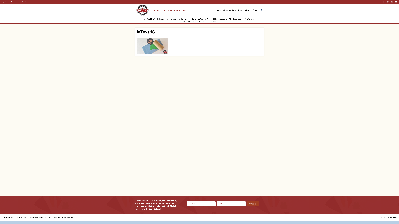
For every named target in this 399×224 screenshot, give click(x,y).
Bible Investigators (220, 19)
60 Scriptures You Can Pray (200, 19)
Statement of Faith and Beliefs (64, 217)
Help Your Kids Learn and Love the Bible (14, 2)
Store (255, 10)
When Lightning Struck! (191, 21)
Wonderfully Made (209, 21)
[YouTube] (396, 2)
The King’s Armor (235, 19)
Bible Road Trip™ (149, 19)
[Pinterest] (392, 2)
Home (218, 10)
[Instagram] (387, 2)
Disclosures (8, 217)
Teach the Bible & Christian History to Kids (169, 10)
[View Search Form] (261, 10)
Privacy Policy (21, 217)
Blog (240, 10)
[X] (383, 2)
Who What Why (250, 19)
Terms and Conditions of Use (40, 217)
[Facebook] (379, 2)
